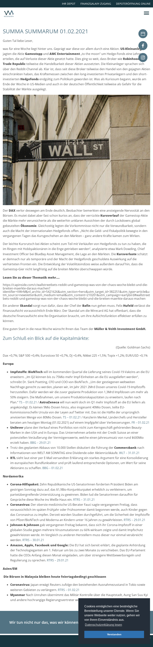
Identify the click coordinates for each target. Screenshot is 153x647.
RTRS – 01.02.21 (69, 590)
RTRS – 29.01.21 (134, 520)
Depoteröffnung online (133, 3)
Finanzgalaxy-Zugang (95, 3)
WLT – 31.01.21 (129, 453)
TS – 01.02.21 (28, 402)
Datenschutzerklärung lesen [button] (103, 624)
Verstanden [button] (114, 634)
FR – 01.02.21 (140, 422)
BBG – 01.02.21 (52, 468)
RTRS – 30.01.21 (33, 540)
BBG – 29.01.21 (40, 443)
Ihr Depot (68, 3)
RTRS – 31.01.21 (84, 500)
